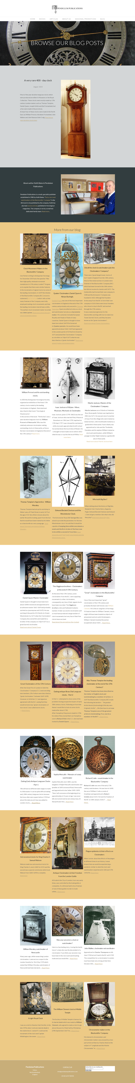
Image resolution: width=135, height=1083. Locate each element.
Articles (54, 19)
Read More (36, 803)
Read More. (106, 623)
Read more (23, 875)
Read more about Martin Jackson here (99, 441)
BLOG (102, 19)
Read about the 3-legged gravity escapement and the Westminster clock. (68, 534)
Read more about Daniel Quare (30, 627)
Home (32, 19)
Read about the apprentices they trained (65, 622)
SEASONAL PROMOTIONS (85, 19)
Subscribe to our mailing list (93, 1067)
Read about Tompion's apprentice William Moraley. (34, 526)
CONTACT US (67, 1067)
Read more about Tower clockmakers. (97, 323)
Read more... (46, 211)
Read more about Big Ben (101, 517)
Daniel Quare (57, 300)
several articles (32, 206)
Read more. (36, 434)
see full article (32, 298)
